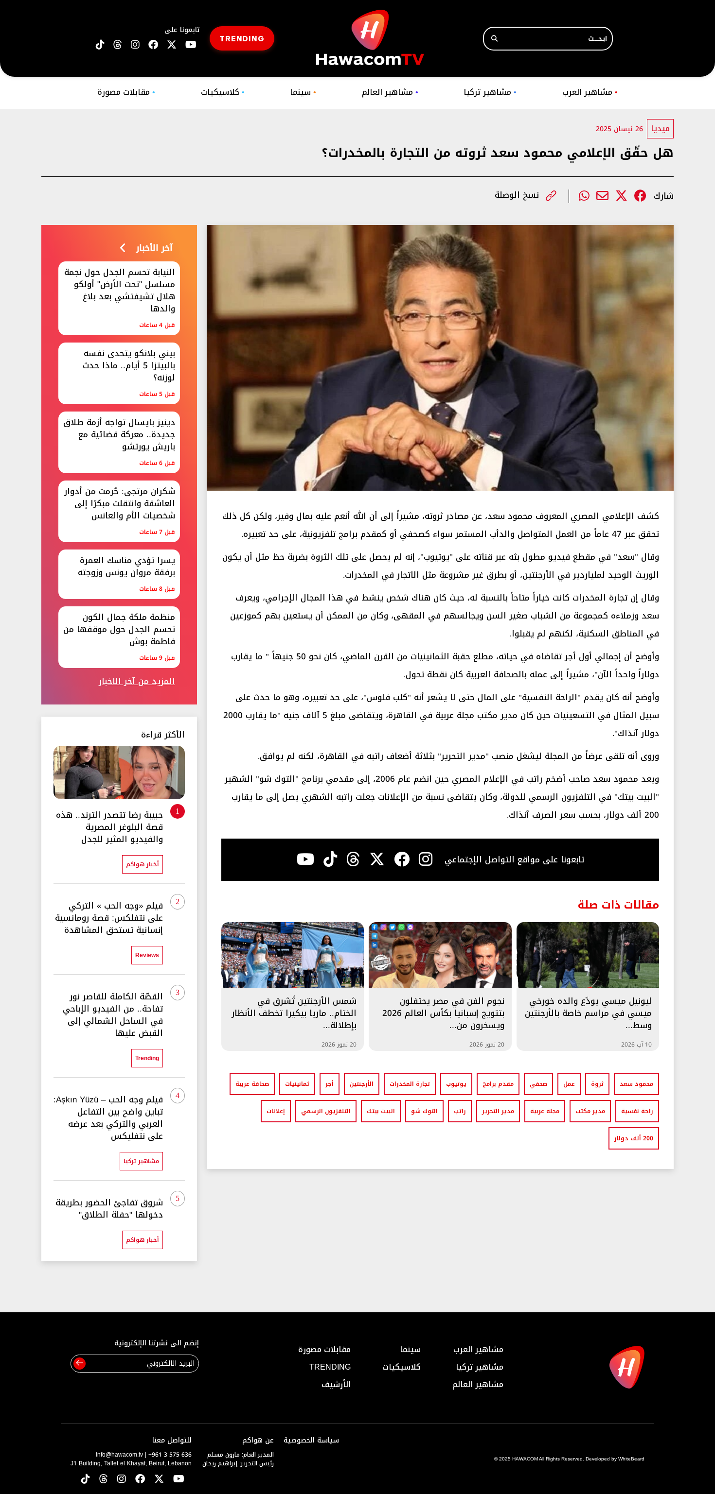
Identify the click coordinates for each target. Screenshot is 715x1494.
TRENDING (242, 38)
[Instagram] (425, 859)
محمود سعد (636, 1084)
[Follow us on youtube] (191, 44)
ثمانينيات (297, 1084)
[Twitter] (621, 196)
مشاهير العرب (590, 92)
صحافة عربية (252, 1084)
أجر (329, 1084)
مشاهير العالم (390, 92)
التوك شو (424, 1111)
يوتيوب (456, 1084)
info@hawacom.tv (119, 1454)
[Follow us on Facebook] (153, 44)
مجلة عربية (544, 1111)
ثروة (597, 1084)
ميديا (660, 128)
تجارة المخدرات (410, 1084)
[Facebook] (640, 196)
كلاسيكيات (223, 92)
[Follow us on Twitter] (159, 1480)
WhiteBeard (631, 1458)
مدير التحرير (498, 1111)
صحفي (538, 1084)
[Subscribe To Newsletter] (79, 1363)
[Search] (494, 38)
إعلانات (276, 1111)
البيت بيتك (381, 1111)
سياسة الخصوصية (311, 1440)
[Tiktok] (330, 859)
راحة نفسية (637, 1111)
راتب (460, 1111)
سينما (303, 92)
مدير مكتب (590, 1111)
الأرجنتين (362, 1084)
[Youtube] (305, 859)
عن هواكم (258, 1440)
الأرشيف (336, 1384)
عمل (569, 1084)
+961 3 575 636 (170, 1454)
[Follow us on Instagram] (135, 44)
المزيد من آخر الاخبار (137, 681)
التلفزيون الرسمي (326, 1111)
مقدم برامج (498, 1084)
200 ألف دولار (633, 1138)
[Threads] (117, 44)
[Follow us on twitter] (171, 44)
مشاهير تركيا (490, 92)
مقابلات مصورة (126, 92)
